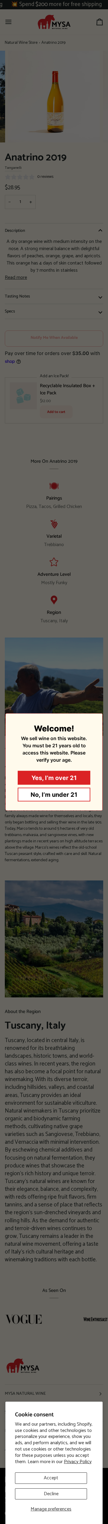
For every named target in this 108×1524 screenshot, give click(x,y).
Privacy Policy (78, 1462)
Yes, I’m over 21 (54, 777)
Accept (51, 1478)
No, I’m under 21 (54, 794)
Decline (51, 1494)
